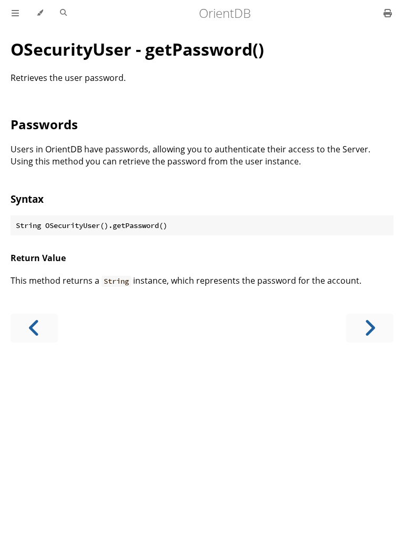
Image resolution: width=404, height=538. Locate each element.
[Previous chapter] (34, 328)
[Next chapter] (369, 328)
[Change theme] (40, 13)
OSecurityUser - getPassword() (137, 49)
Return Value (38, 258)
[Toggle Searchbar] (63, 13)
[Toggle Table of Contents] (15, 13)
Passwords (44, 124)
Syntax (27, 198)
